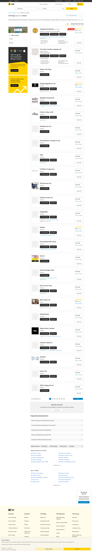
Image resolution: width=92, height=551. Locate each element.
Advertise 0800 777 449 (78, 1)
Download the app (59, 1)
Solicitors (26, 536)
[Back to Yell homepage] (11, 4)
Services (11, 514)
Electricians (27, 528)
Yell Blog (43, 514)
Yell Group (75, 514)
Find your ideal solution (61, 522)
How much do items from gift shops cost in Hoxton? (43, 425)
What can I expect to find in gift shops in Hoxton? (42, 420)
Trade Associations (12, 528)
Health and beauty (44, 531)
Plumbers (26, 521)
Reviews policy (75, 531)
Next (78, 398)
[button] (37, 9)
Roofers (26, 524)
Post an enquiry (12, 521)
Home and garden (44, 535)
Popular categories (44, 4)
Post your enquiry (59, 4)
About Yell (74, 517)
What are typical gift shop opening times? (41, 435)
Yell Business (16, 1)
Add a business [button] (57, 410)
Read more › (81, 20)
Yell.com (10, 1)
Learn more (14, 85)
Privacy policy (75, 521)
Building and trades (45, 521)
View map (18, 30)
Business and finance (45, 524)
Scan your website (60, 526)
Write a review (78, 32)
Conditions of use (76, 528)
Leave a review (11, 524)
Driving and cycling (44, 528)
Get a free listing (68, 1)
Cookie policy (75, 524)
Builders (26, 517)
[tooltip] (63, 8)
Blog (70, 4)
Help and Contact (12, 531)
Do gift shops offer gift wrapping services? (41, 439)
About (57, 536)
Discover (27, 514)
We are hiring (11, 535)
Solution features (60, 529)
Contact (58, 533)
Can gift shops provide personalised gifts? (41, 430)
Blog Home (43, 517)
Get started (15, 70)
